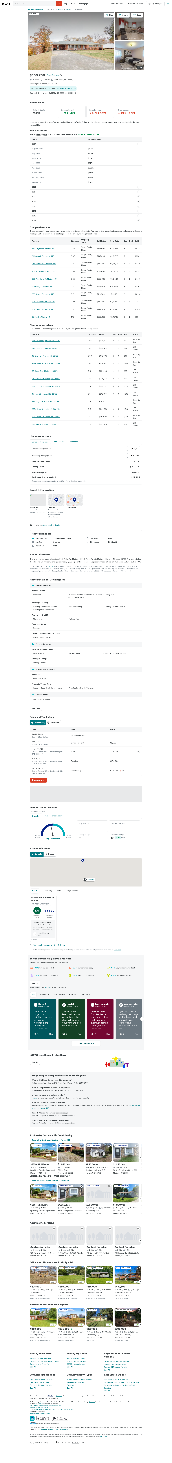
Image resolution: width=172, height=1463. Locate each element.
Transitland (59, 1396)
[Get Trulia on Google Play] (60, 1418)
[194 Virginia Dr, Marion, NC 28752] (43, 1317)
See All (36, 983)
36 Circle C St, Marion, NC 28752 (46, 371)
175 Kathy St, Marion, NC (42, 286)
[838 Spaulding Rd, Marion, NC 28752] (43, 1152)
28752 (68, 10)
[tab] (38, 722)
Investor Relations (86, 1427)
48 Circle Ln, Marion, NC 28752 (45, 356)
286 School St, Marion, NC (43, 294)
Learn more (117, 950)
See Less (37, 708)
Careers (69, 1427)
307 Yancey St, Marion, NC (43, 309)
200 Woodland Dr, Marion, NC (44, 279)
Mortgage (83, 4)
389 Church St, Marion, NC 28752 (46, 386)
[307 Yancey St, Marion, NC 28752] (99, 1317)
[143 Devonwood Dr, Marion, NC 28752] (128, 1275)
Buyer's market (53, 839)
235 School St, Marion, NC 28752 (46, 409)
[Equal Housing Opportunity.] (56, 1443)
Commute (85, 994)
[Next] (140, 1158)
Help (116, 1427)
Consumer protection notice (65, 1409)
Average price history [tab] (53, 816)
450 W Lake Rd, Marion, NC (43, 271)
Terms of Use (97, 1427)
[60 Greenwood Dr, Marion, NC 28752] (71, 1317)
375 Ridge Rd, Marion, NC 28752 (45, 401)
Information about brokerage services (45, 1409)
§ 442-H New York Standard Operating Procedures (45, 1405)
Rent (73, 4)
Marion (60, 10)
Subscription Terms (108, 1427)
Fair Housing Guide (60, 1427)
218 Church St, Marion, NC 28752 (46, 363)
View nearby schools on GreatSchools (49, 945)
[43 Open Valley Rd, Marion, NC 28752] (99, 1275)
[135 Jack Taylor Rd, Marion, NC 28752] (71, 1275)
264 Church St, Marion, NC (43, 302)
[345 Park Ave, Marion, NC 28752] (126, 1193)
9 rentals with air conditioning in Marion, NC (51, 1140)
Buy (65, 4)
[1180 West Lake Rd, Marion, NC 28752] (128, 1317)
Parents (72, 994)
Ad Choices (133, 1427)
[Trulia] (32, 1418)
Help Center (75, 1443)
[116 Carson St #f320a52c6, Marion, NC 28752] (99, 1235)
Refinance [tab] (74, 442)
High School (72, 891)
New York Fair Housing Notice (39, 1407)
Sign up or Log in (155, 4)
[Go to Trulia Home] (7, 3)
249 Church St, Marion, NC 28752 (46, 348)
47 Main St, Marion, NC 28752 (44, 394)
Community (44, 994)
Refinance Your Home (66, 88)
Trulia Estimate (40, 134)
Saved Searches (135, 4)
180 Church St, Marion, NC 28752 (46, 379)
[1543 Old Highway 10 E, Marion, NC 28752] (99, 1152)
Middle (60, 891)
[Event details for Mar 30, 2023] (138, 751)
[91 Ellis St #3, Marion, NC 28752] (71, 1152)
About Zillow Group (47, 1427)
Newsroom (76, 1427)
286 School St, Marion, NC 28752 (46, 417)
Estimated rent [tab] (59, 442)
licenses (92, 1402)
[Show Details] (138, 144)
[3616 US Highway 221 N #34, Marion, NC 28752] (126, 1152)
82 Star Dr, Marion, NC (41, 317)
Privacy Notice (124, 1427)
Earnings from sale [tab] (40, 442)
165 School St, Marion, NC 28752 (46, 424)
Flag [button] (51, 1034)
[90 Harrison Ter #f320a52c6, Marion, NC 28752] (128, 1235)
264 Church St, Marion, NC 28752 (46, 341)
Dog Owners (59, 994)
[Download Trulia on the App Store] (43, 1418)
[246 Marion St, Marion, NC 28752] (43, 1275)
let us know (103, 1436)
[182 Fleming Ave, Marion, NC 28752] (99, 1193)
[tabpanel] (86, 464)
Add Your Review (86, 1043)
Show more (37, 780)
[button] (59, 3)
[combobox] (37, 3)
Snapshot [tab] (36, 816)
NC (54, 10)
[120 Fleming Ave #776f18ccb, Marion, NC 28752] (43, 1235)
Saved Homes (117, 4)
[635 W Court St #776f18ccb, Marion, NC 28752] (71, 1235)
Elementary (47, 891)
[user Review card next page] (142, 1019)
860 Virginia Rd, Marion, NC (43, 248)
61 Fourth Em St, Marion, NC (44, 264)
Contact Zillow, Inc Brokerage (40, 1413)
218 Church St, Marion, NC (43, 256)
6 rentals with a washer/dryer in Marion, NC (51, 1180)
